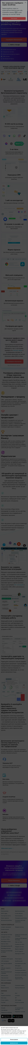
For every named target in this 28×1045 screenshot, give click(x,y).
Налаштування (14, 1039)
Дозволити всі (14, 1043)
